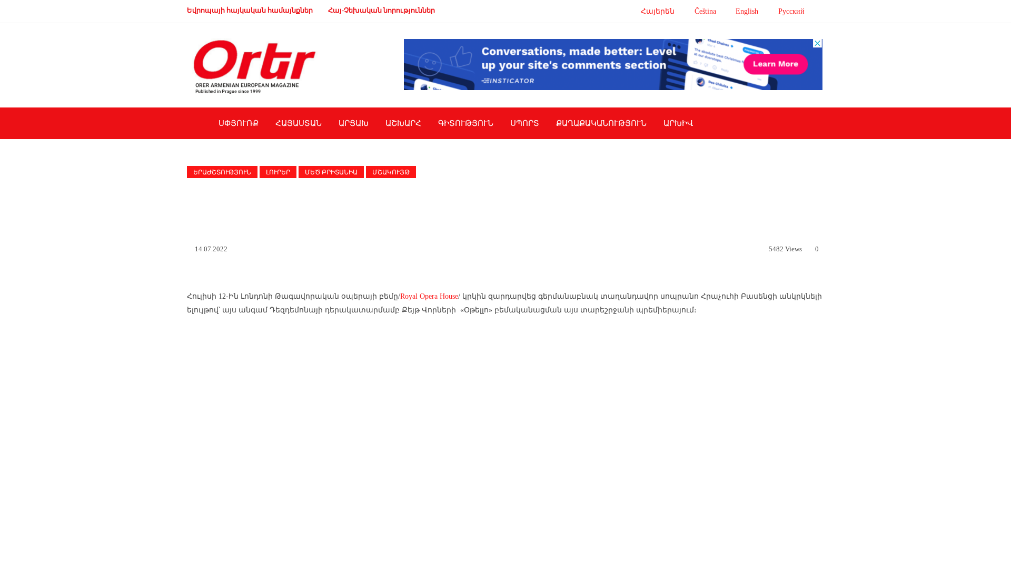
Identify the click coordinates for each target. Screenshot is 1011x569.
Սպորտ (524, 123)
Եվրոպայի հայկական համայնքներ (250, 10)
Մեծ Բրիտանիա (331, 172)
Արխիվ (678, 123)
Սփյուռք (239, 123)
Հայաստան (298, 123)
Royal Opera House (429, 296)
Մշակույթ (391, 172)
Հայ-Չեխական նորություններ (381, 10)
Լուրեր (278, 172)
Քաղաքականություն (601, 123)
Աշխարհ (403, 123)
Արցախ (354, 123)
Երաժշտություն (222, 172)
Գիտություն (465, 123)
